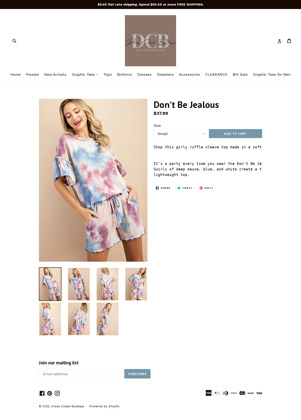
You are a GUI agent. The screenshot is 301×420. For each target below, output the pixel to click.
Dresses (144, 74)
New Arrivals (55, 74)
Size (157, 125)
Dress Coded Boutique (68, 406)
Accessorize (189, 74)
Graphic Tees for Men (272, 74)
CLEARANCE (216, 74)
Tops (107, 74)
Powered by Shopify (104, 406)
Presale (32, 74)
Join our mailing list (59, 363)
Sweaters (165, 74)
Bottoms (124, 74)
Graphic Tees (86, 74)
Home (15, 74)
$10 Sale (240, 74)
